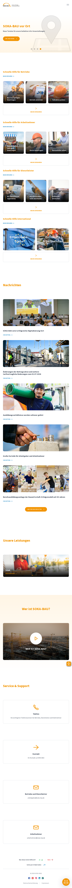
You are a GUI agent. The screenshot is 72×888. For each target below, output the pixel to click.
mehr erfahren (10, 42)
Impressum (45, 883)
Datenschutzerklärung (30, 883)
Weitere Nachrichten (34, 509)
